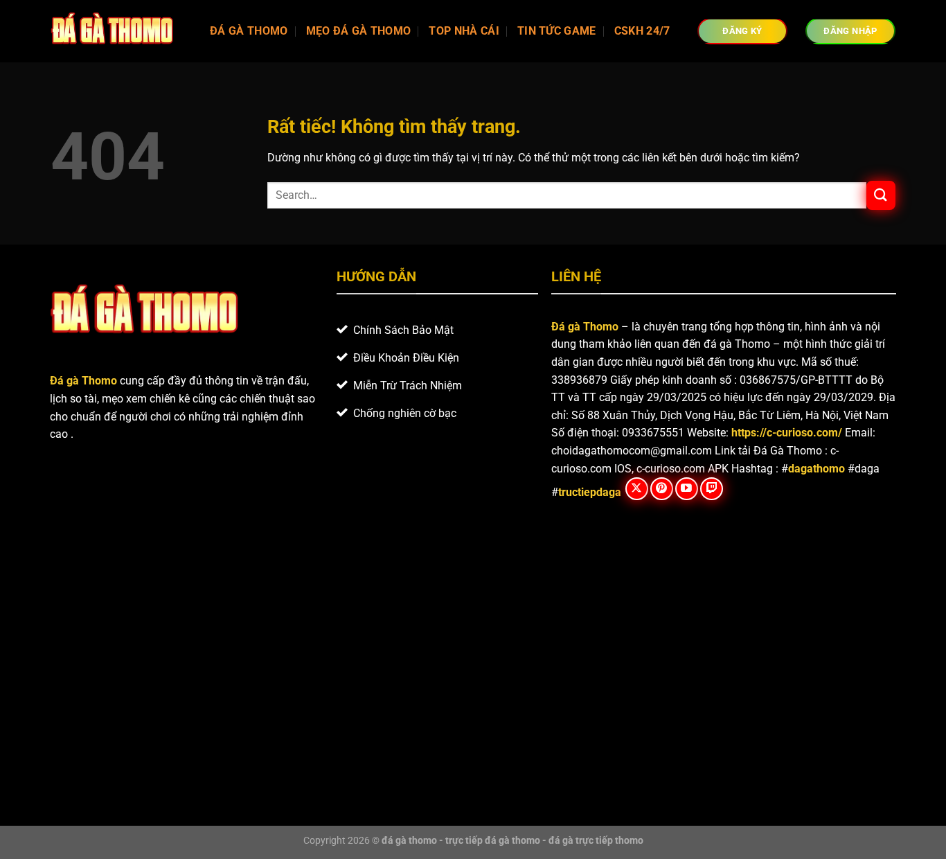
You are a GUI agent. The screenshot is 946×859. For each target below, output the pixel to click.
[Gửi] (880, 195)
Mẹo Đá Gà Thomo (358, 30)
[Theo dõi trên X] (636, 488)
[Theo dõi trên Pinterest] (661, 488)
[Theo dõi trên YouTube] (686, 488)
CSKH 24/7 (642, 30)
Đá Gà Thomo (249, 30)
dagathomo (816, 468)
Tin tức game (556, 30)
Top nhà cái (464, 30)
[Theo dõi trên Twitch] (711, 488)
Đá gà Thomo (584, 326)
